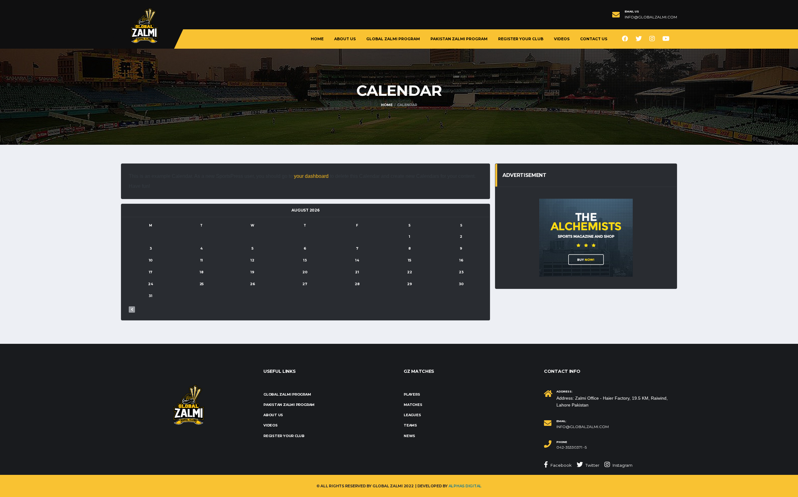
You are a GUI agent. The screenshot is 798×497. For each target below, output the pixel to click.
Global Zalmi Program (393, 39)
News (409, 436)
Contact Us (593, 39)
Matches (413, 404)
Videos (562, 39)
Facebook (561, 465)
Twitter (591, 465)
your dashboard (311, 176)
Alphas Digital (465, 486)
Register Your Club (520, 39)
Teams (410, 425)
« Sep (132, 309)
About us (345, 39)
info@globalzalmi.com (651, 17)
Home (317, 39)
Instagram (622, 465)
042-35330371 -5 (571, 447)
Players (412, 394)
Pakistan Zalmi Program (459, 39)
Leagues (412, 415)
